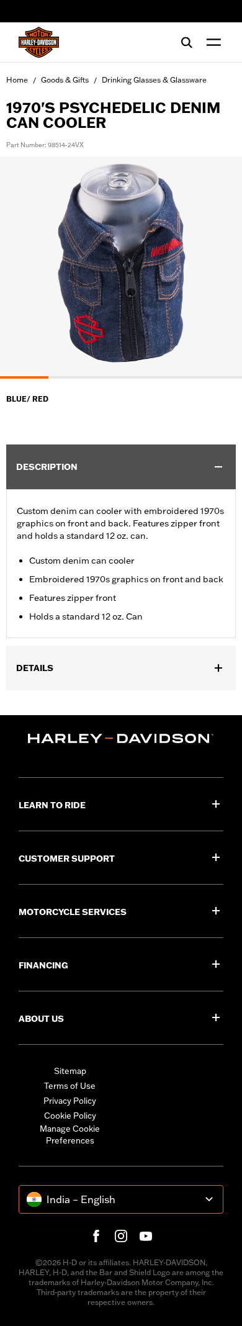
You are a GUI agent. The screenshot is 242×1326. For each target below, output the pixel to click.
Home (17, 79)
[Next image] (217, 267)
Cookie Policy (70, 1116)
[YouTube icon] (145, 1236)
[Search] (187, 42)
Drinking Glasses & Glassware (154, 79)
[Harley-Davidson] (121, 738)
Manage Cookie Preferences (70, 1135)
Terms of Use (70, 1086)
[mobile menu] (211, 42)
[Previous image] (24, 267)
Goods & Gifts (65, 79)
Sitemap (70, 1071)
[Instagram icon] (121, 1236)
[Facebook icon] (96, 1236)
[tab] (24, 377)
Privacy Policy (69, 1101)
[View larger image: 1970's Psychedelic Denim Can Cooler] (121, 265)
